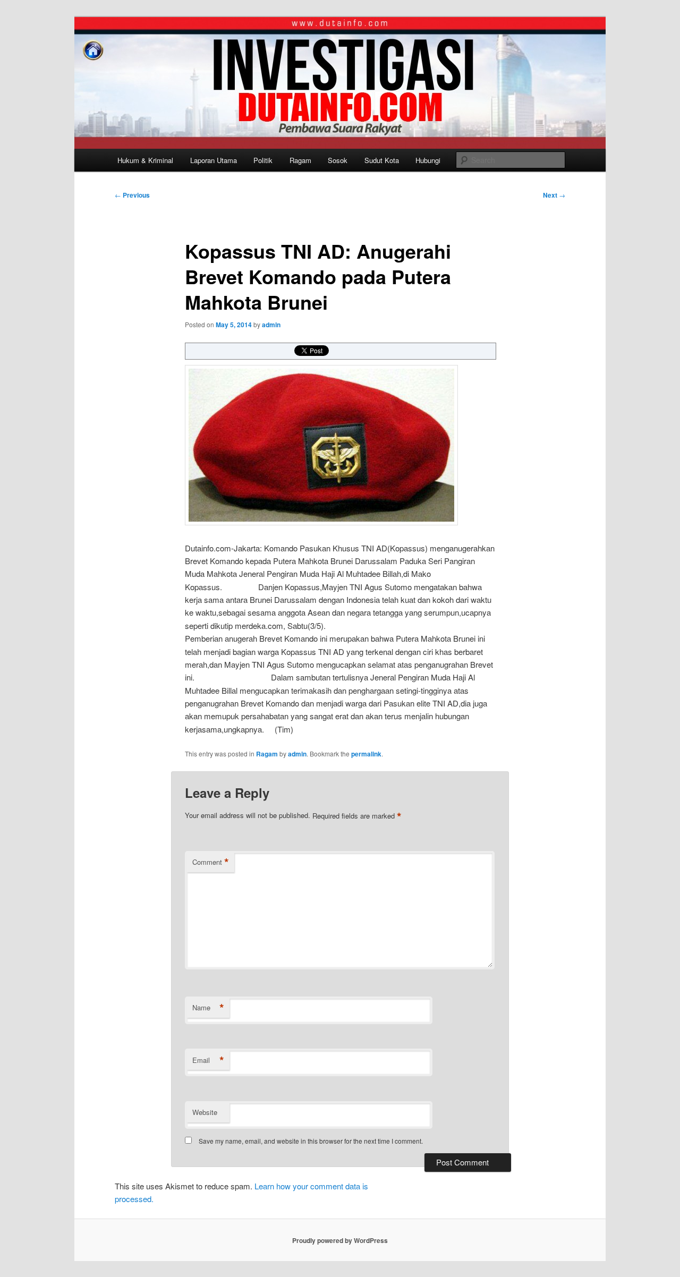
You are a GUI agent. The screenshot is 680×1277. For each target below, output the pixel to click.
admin (271, 324)
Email (208, 1060)
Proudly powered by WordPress (340, 1240)
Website (204, 1112)
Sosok (337, 160)
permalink (366, 754)
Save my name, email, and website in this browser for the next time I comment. (311, 1140)
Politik (263, 160)
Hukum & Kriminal (145, 160)
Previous (132, 195)
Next (554, 195)
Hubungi (427, 160)
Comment (210, 862)
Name (208, 1007)
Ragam (300, 160)
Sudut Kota (381, 160)
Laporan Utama (213, 160)
